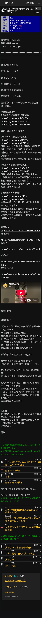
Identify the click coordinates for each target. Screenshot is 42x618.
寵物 (14, 576)
